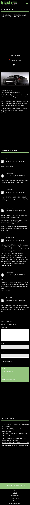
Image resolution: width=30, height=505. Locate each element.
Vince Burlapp (7, 15)
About (15, 490)
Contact (15, 493)
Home (7, 485)
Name (2, 343)
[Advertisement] (15, 37)
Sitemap (15, 501)
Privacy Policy (15, 498)
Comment (4, 327)
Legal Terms (15, 495)
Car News (13, 485)
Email (2, 352)
